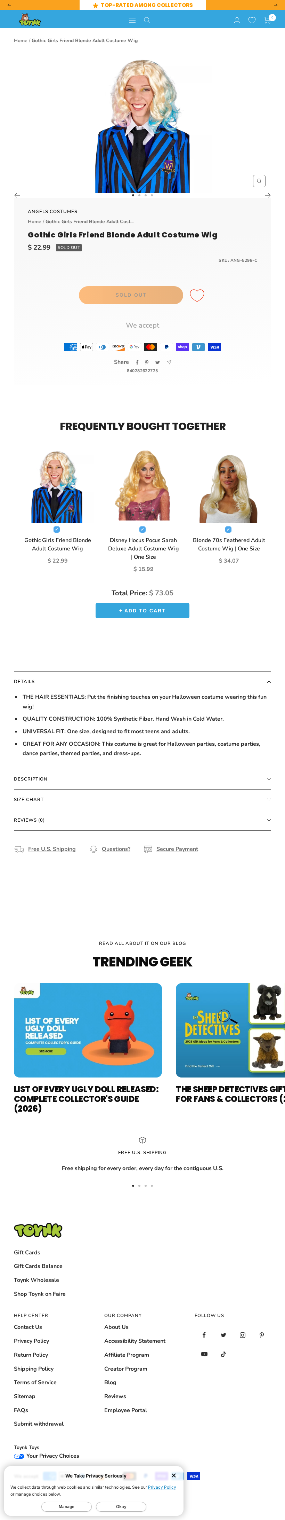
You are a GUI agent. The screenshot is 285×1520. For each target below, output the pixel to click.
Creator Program (125, 1369)
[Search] (147, 20)
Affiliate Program (126, 1355)
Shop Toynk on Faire (40, 1294)
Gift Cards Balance (38, 1266)
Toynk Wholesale (36, 1280)
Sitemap (24, 1396)
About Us (116, 1327)
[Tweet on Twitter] (158, 362)
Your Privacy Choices (52, 1456)
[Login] (237, 20)
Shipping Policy (34, 1369)
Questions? (116, 849)
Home (20, 40)
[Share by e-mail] (169, 362)
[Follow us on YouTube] (204, 1354)
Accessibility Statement (134, 1341)
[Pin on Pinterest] (146, 362)
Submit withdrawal (39, 1424)
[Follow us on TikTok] (223, 1354)
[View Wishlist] (252, 20)
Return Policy (31, 1355)
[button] (267, 20)
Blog (110, 1382)
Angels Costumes (53, 212)
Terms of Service (35, 1382)
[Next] (268, 195)
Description (31, 779)
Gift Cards (27, 1252)
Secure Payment (177, 849)
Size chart (29, 800)
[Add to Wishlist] (198, 295)
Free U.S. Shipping (52, 849)
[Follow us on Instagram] (242, 1335)
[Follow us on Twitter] (223, 1335)
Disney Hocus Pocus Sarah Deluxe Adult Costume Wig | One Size (143, 548)
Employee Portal (125, 1410)
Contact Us (28, 1327)
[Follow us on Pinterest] (261, 1335)
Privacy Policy (31, 1341)
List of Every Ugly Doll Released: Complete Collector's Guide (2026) (86, 1098)
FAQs (21, 1410)
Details (24, 682)
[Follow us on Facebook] (204, 1335)
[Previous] (17, 195)
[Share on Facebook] (137, 362)
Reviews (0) (29, 820)
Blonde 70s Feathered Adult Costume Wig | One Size (229, 544)
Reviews (115, 1396)
